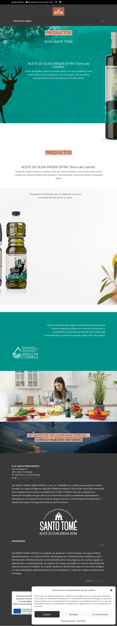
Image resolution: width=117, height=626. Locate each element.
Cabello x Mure (99, 581)
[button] (111, 590)
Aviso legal (81, 620)
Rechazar (73, 614)
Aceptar (47, 614)
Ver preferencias (100, 614)
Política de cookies (68, 620)
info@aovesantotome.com (28, 478)
